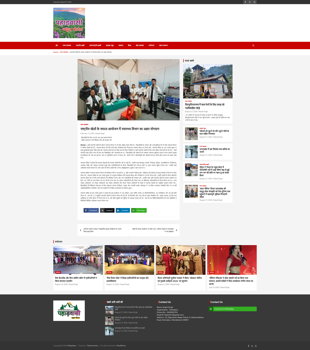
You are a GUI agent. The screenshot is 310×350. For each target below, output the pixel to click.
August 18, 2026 (61, 284)
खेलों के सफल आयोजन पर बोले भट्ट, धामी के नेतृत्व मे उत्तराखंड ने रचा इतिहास (153, 230)
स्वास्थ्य (121, 45)
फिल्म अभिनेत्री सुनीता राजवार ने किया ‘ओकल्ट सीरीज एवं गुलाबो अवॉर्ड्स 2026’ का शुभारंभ (180, 279)
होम (57, 45)
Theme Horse (92, 346)
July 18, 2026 (214, 287)
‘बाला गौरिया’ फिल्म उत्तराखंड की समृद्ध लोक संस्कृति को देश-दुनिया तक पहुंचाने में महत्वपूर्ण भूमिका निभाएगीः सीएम (215, 192)
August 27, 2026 (191, 112)
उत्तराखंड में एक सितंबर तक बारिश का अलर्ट (215, 150)
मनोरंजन (151, 45)
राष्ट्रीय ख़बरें (80, 45)
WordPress (121, 346)
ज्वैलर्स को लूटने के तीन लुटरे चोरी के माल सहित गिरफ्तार (214, 132)
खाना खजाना (163, 45)
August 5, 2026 (163, 284)
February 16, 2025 (87, 133)
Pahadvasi (72, 346)
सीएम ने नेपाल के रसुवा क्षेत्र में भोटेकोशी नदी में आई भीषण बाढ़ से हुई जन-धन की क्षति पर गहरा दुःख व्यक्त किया (214, 171)
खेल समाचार (140, 45)
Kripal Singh (100, 133)
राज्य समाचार (67, 45)
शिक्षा (129, 45)
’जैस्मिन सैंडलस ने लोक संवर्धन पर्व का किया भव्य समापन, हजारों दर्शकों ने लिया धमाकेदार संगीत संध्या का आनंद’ (231, 281)
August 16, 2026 (112, 284)
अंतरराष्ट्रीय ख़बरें (95, 45)
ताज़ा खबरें (189, 60)
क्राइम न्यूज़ (110, 45)
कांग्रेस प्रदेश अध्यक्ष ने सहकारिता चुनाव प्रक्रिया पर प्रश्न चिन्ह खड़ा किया (103, 230)
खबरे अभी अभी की (115, 302)
